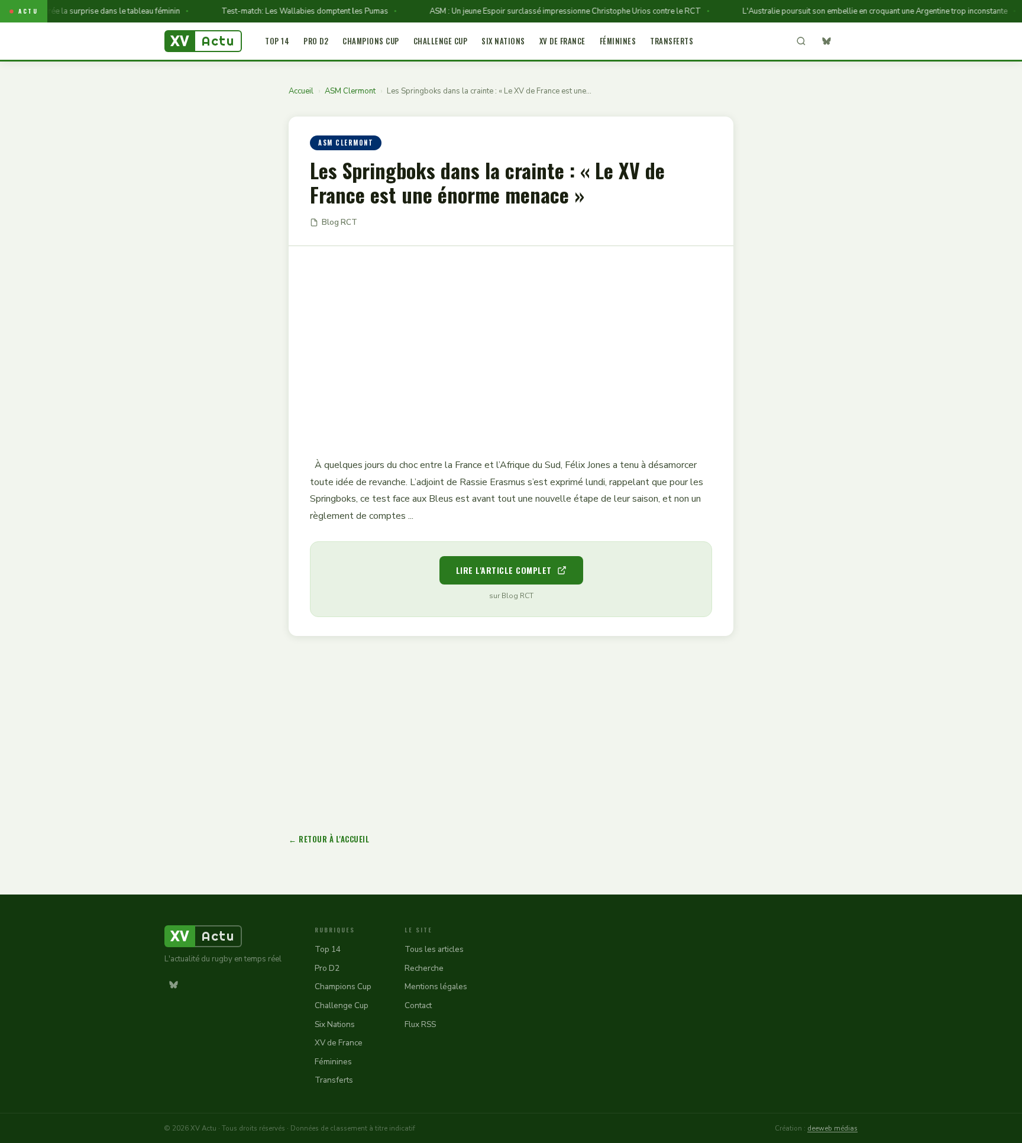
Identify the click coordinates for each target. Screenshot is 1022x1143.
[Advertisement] (511, 343)
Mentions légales (436, 986)
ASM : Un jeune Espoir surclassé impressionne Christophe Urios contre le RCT (552, 11)
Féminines (618, 41)
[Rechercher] (800, 41)
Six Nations (503, 41)
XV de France (562, 41)
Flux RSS (420, 1024)
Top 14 (277, 41)
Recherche (424, 968)
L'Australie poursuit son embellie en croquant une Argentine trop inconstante (861, 11)
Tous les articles (434, 949)
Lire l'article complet (504, 570)
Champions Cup (370, 41)
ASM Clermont (350, 91)
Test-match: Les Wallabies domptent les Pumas (291, 11)
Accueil (301, 91)
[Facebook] (849, 41)
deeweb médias (832, 1128)
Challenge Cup (440, 41)
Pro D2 (315, 41)
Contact (418, 1005)
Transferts (671, 41)
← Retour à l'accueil (329, 839)
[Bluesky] (826, 41)
